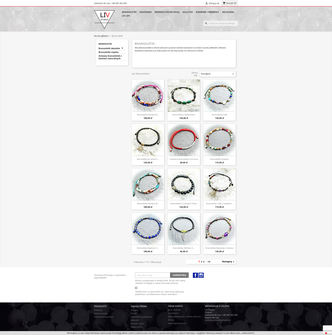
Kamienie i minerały (207, 12)
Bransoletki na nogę (167, 12)
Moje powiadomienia (177, 323)
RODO (133, 313)
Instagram (201, 275)
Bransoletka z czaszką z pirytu (184, 203)
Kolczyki (188, 12)
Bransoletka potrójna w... (148, 114)
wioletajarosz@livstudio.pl (217, 320)
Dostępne (218, 74)
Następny (228, 261)
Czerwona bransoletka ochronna (184, 159)
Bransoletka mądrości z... (148, 248)
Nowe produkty (100, 313)
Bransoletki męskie (109, 52)
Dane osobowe (174, 310)
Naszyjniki (146, 12)
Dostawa (134, 310)
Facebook (195, 275)
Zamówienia (173, 313)
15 (209, 261)
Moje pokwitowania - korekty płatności (184, 316)
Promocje (98, 310)
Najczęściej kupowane (103, 317)
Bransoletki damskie (109, 48)
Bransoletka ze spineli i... (148, 159)
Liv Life (126, 15)
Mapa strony (136, 327)
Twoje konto (175, 306)
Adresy (171, 320)
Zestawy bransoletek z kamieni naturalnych (110, 57)
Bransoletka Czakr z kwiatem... (219, 203)
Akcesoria (228, 12)
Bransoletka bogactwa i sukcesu (220, 248)
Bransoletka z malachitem (183, 114)
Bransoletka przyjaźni (219, 159)
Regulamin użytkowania (141, 317)
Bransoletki (129, 12)
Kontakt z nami (137, 323)
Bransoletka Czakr (219, 114)
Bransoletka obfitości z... (184, 248)
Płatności (135, 320)
